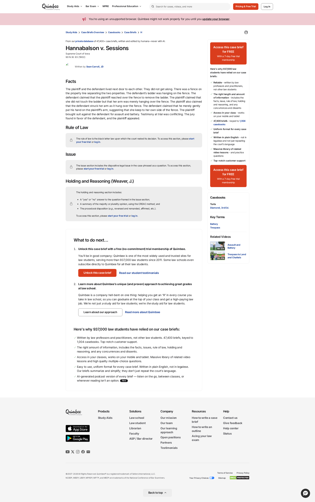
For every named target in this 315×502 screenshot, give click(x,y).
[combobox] (190, 6)
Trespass (215, 227)
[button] (97, 273)
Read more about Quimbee (142, 312)
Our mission (168, 418)
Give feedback (232, 423)
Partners (166, 442)
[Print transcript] (246, 32)
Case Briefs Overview (92, 32)
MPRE (106, 6)
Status (227, 433)
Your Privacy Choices (199, 478)
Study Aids (73, 6)
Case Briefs (130, 32)
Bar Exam (91, 6)
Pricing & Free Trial (246, 6)
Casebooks (114, 32)
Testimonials (169, 447)
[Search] (152, 6)
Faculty (134, 433)
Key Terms (217, 217)
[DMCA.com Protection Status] (239, 478)
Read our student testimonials (139, 273)
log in (97, 141)
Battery (214, 224)
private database (84, 41)
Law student (137, 423)
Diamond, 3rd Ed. (219, 207)
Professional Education (125, 6)
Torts (213, 204)
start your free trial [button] (94, 168)
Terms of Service (225, 473)
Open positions (170, 437)
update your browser (215, 19)
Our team (166, 423)
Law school (136, 418)
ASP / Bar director (141, 438)
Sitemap (222, 478)
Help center (231, 428)
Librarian (135, 428)
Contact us (230, 418)
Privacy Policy (243, 473)
